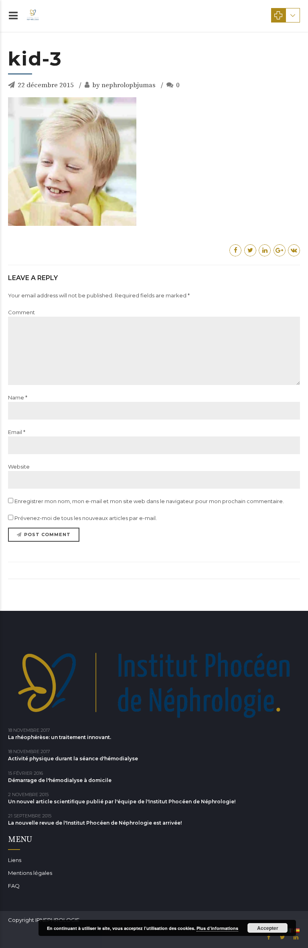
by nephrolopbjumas (124, 85)
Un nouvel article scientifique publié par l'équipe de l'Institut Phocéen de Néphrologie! (121, 802)
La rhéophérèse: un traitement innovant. (59, 737)
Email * (16, 432)
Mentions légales (30, 873)
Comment (21, 312)
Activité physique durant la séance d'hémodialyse (73, 759)
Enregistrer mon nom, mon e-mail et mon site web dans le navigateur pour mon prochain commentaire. (149, 501)
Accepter (267, 928)
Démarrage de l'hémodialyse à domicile (59, 780)
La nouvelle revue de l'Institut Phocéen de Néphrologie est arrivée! (95, 823)
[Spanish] (297, 930)
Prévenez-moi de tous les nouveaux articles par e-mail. (85, 518)
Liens (14, 860)
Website (19, 466)
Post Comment (47, 534)
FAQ (14, 885)
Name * (17, 397)
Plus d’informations (217, 928)
